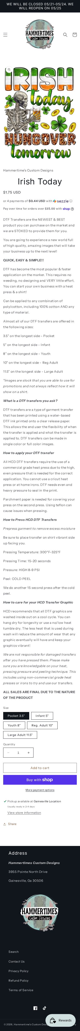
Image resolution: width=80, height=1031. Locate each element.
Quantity (9, 744)
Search (14, 952)
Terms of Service (21, 990)
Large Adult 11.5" (20, 735)
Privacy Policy (18, 971)
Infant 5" (42, 716)
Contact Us (17, 961)
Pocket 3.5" (16, 716)
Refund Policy (19, 980)
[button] (5, 34)
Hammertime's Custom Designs (32, 1024)
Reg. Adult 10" (42, 725)
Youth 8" (14, 725)
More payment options (40, 789)
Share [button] (12, 824)
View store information (24, 813)
